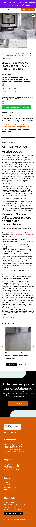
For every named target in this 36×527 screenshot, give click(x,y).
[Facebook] (8, 432)
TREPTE (9, 53)
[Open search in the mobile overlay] (9, 9)
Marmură (7, 482)
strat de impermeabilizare (17, 299)
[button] (2, 9)
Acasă (4, 53)
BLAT (4, 88)
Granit (6, 486)
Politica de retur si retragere (13, 509)
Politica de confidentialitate (13, 506)
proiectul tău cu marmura (24, 265)
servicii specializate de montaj (22, 235)
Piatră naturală (9, 489)
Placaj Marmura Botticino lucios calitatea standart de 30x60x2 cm (16, 356)
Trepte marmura (19, 53)
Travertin (7, 484)
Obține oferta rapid (10, 92)
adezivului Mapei (18, 283)
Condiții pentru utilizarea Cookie (15, 504)
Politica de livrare (10, 508)
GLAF (9, 88)
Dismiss (28, 5)
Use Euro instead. (20, 5)
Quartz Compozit (10, 488)
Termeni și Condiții (10, 502)
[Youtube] (12, 432)
